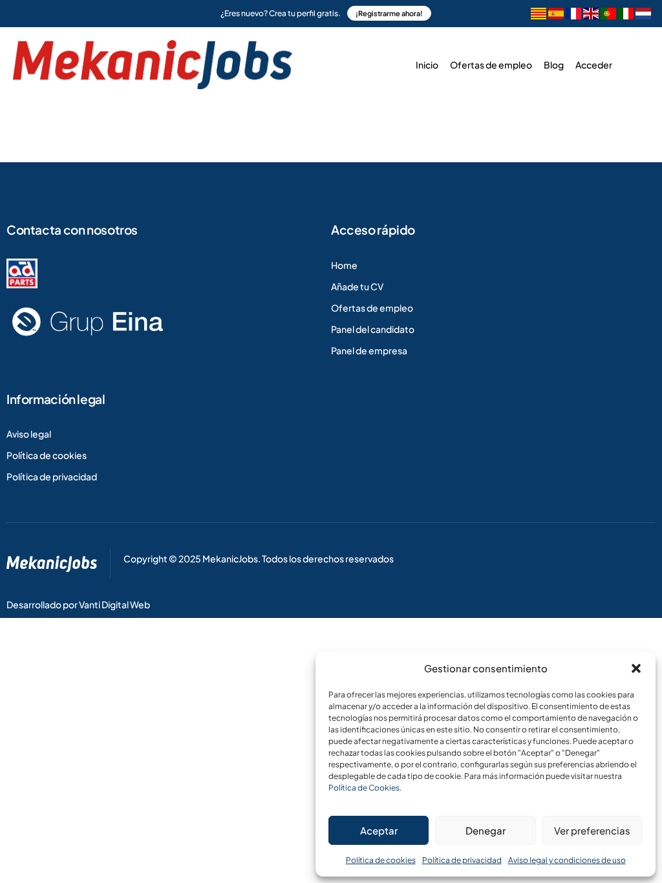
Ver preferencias (592, 830)
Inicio (427, 64)
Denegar (485, 830)
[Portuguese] (608, 15)
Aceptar (379, 830)
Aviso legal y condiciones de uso (567, 860)
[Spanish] (556, 15)
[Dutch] (643, 15)
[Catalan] (538, 15)
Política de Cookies (364, 788)
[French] (573, 15)
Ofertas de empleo (491, 64)
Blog (554, 64)
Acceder (593, 64)
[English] (591, 15)
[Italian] (626, 15)
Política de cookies (381, 860)
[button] (636, 668)
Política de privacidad (462, 860)
